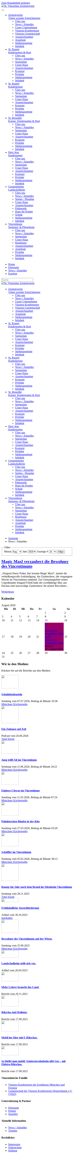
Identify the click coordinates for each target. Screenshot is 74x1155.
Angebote (20, 39)
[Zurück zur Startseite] (17, 6)
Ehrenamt (13, 267)
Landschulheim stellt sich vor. (18, 963)
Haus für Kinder (24, 211)
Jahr (25, 551)
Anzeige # (42, 551)
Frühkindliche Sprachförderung (20, 907)
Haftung (12, 1150)
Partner (12, 1110)
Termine (12, 1130)
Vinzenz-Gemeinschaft (27, 33)
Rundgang (21, 242)
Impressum (14, 1144)
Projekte (19, 74)
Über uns (20, 21)
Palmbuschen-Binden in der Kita (20, 821)
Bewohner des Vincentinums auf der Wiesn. (26, 938)
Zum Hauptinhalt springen (15, 2)
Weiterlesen (7, 591)
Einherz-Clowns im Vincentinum (20, 790)
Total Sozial (7, 738)
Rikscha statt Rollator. (14, 1012)
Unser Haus (21, 64)
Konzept (19, 71)
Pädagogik (21, 208)
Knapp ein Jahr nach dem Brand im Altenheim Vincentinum (36, 886)
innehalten (7, 917)
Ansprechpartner (24, 36)
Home (11, 264)
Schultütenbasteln (11, 694)
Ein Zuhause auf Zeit (13, 729)
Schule (19, 214)
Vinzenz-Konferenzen (27, 30)
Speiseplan (21, 61)
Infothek (19, 46)
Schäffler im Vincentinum (16, 852)
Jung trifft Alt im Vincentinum (19, 759)
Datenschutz (15, 1147)
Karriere (12, 273)
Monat (7, 551)
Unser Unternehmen (26, 27)
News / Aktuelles (24, 24)
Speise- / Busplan (24, 199)
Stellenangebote (23, 43)
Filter (60, 552)
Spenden (13, 1114)
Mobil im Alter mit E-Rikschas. (19, 1037)
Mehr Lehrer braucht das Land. (20, 987)
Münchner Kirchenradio (14, 704)
